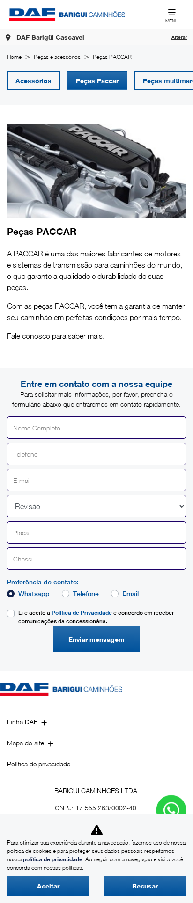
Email (130, 593)
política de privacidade (52, 859)
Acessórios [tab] (33, 81)
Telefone (86, 593)
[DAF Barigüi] (67, 14)
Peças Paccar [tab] (97, 81)
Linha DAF (22, 722)
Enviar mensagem (96, 639)
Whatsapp (34, 593)
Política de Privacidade (82, 612)
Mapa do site (25, 743)
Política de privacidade (38, 764)
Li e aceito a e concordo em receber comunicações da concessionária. (96, 617)
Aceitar (48, 886)
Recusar (145, 886)
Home (14, 56)
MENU (171, 20)
